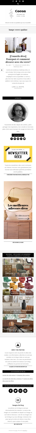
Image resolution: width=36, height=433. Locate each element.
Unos (16, 430)
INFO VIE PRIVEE (18, 350)
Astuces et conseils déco (22, 65)
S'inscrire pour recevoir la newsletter (18, 174)
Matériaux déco (18, 67)
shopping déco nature (23, 375)
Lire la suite (18, 87)
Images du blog (18, 405)
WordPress (25, 430)
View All (31, 334)
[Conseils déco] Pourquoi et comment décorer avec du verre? (18, 59)
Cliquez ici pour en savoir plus (18, 366)
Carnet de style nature (9, 375)
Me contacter (18, 424)
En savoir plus (18, 135)
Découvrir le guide (18, 242)
